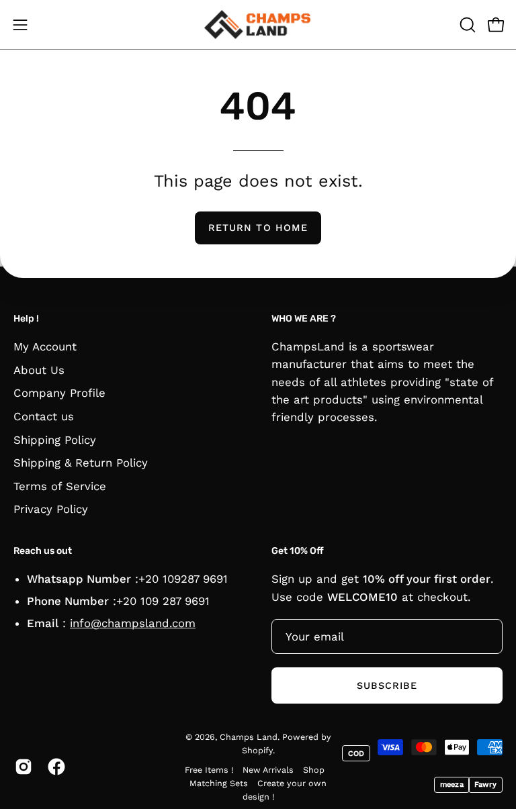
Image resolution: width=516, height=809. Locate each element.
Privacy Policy (50, 509)
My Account (45, 346)
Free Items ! (209, 770)
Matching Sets (218, 783)
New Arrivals (268, 770)
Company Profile (59, 392)
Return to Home (258, 227)
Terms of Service (59, 486)
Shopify (257, 750)
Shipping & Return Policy (80, 462)
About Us (38, 370)
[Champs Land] (258, 24)
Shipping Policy (54, 439)
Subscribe (387, 685)
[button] (466, 24)
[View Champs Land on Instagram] (21, 767)
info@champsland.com (133, 623)
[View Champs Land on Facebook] (54, 767)
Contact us (43, 416)
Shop (314, 770)
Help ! (26, 318)
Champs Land (248, 737)
